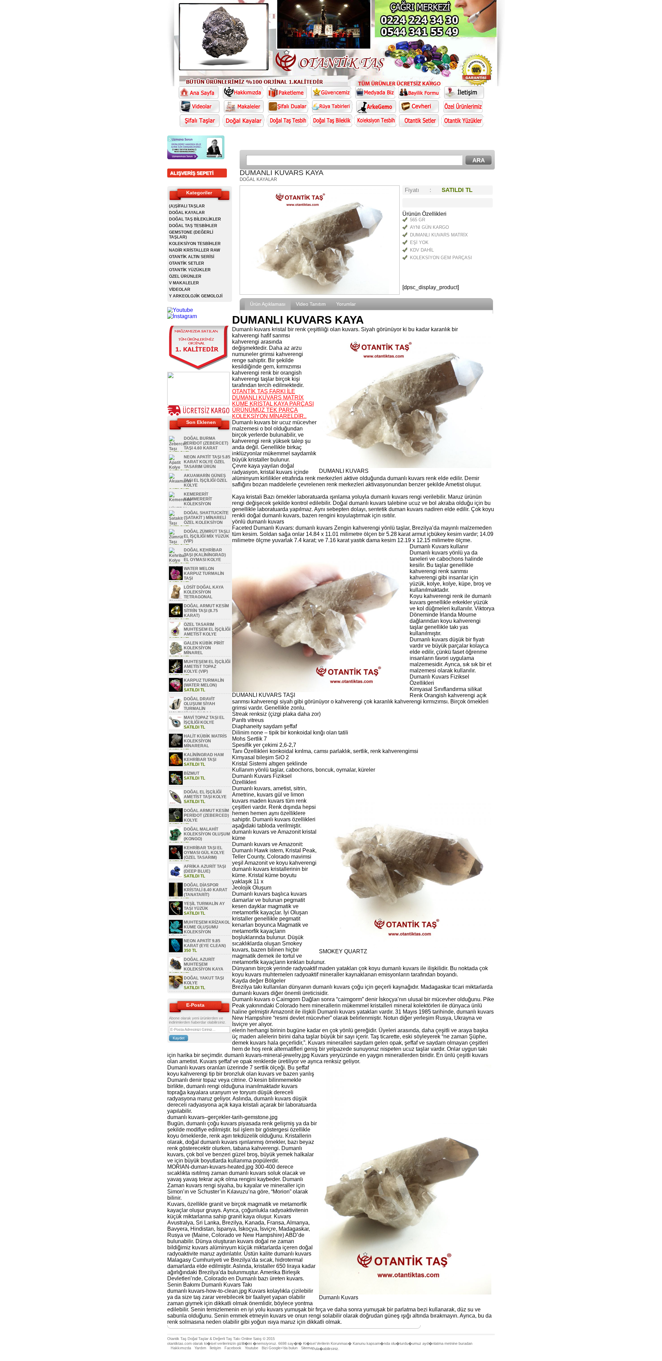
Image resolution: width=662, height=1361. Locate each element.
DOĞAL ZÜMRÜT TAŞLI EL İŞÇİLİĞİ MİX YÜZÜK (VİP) (207, 536)
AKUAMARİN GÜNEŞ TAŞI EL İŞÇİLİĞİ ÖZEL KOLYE (205, 480)
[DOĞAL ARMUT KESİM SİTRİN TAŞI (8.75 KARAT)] (176, 615)
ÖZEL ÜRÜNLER (185, 276)
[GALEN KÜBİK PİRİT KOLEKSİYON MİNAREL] (176, 653)
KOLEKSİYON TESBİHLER (195, 243)
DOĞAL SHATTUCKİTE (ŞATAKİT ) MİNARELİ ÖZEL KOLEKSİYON (206, 517)
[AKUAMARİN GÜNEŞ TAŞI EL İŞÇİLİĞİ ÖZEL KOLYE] (180, 481)
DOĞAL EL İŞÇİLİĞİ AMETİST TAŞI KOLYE (205, 794)
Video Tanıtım (311, 304)
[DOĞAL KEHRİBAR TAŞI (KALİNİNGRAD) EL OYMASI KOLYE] (177, 560)
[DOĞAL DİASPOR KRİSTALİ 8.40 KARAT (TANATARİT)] (176, 895)
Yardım (200, 1348)
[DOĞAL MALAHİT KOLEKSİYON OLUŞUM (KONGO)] (176, 839)
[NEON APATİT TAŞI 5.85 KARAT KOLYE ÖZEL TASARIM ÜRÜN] (176, 467)
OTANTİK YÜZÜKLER (190, 269)
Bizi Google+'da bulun (280, 1348)
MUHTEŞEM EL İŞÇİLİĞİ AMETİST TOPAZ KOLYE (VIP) (207, 666)
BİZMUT (191, 773)
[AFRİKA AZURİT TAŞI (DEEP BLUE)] (176, 876)
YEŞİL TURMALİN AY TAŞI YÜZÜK (204, 906)
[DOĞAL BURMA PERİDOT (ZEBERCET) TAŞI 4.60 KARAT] (178, 448)
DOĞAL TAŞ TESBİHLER (193, 225)
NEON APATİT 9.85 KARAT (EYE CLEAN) (205, 943)
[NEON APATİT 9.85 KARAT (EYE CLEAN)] (176, 950)
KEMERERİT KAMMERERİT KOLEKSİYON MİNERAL (190, 501)
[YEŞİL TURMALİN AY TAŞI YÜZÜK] (176, 913)
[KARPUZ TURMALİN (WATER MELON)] (176, 690)
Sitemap (307, 1348)
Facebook (232, 1348)
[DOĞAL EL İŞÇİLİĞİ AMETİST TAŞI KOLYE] (176, 802)
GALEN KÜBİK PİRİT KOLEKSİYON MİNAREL (204, 648)
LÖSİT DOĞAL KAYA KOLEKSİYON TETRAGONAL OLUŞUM (196, 594)
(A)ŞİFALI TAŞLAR (187, 206)
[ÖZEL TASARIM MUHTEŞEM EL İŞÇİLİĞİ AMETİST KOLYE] (176, 634)
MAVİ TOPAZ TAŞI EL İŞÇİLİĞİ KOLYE (204, 720)
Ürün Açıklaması (267, 304)
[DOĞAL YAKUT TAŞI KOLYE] (176, 988)
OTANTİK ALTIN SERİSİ (191, 256)
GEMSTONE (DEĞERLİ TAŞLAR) (191, 235)
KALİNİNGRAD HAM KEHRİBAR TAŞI (204, 757)
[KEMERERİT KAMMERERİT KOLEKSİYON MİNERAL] (180, 499)
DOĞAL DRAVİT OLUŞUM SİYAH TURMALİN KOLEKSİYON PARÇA (192, 706)
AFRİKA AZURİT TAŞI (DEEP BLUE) (205, 869)
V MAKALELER (184, 283)
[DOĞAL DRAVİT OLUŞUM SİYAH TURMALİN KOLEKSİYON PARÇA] (176, 709)
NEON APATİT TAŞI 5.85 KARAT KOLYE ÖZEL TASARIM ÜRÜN (207, 462)
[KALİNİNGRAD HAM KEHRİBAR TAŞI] (176, 764)
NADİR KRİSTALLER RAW (194, 250)
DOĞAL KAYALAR (187, 212)
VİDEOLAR (179, 289)
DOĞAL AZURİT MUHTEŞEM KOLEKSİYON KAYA (203, 964)
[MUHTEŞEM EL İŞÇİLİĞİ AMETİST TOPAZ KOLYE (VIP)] (176, 671)
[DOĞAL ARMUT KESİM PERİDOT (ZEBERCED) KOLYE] (176, 820)
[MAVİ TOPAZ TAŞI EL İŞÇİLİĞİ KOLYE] (176, 727)
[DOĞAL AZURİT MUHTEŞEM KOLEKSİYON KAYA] (176, 969)
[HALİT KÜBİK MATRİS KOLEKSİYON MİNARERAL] (176, 746)
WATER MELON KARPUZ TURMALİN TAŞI (204, 573)
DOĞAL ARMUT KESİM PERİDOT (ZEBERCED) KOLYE (206, 815)
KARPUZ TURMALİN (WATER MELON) (204, 683)
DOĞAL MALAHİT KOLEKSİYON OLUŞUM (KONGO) (207, 834)
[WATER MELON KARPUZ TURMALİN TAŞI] (176, 578)
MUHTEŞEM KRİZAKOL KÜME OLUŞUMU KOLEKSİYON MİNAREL (199, 929)
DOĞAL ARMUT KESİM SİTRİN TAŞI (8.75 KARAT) (206, 610)
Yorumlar (346, 304)
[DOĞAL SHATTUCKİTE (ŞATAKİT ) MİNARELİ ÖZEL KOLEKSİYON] (176, 523)
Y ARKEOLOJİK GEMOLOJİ (195, 296)
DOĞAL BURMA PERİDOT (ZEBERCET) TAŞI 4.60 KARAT (206, 443)
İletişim (215, 1348)
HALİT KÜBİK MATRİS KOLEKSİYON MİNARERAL (205, 741)
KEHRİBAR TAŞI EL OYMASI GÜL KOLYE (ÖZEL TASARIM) (204, 852)
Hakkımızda (181, 1348)
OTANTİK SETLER (186, 263)
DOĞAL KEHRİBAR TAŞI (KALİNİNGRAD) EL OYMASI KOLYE (205, 555)
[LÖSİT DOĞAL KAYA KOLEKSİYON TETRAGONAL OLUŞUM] (176, 597)
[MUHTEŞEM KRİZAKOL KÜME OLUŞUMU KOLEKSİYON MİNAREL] (176, 932)
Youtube (251, 1348)
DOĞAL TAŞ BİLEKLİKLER (195, 219)
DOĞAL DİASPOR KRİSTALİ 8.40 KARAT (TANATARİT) (205, 890)
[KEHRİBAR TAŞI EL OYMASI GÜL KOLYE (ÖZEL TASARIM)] (176, 857)
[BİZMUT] (176, 783)
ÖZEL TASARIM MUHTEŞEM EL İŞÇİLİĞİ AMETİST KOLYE (207, 629)
